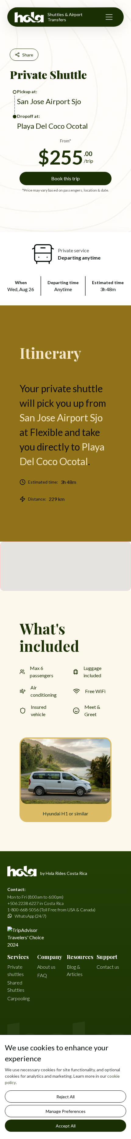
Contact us (108, 967)
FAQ (42, 975)
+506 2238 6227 (23, 903)
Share (27, 54)
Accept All (66, 1125)
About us (46, 967)
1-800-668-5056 (23, 909)
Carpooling (18, 998)
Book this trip (65, 178)
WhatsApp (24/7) (30, 916)
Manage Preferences (66, 1111)
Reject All (65, 1096)
